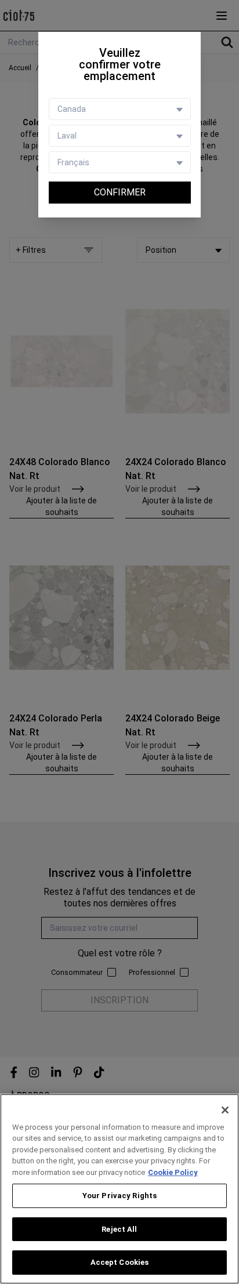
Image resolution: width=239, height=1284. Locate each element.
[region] (119, 1189)
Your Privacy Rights (119, 1195)
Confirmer (120, 192)
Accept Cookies (119, 1262)
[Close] (225, 1110)
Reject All (119, 1229)
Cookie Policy (173, 1172)
